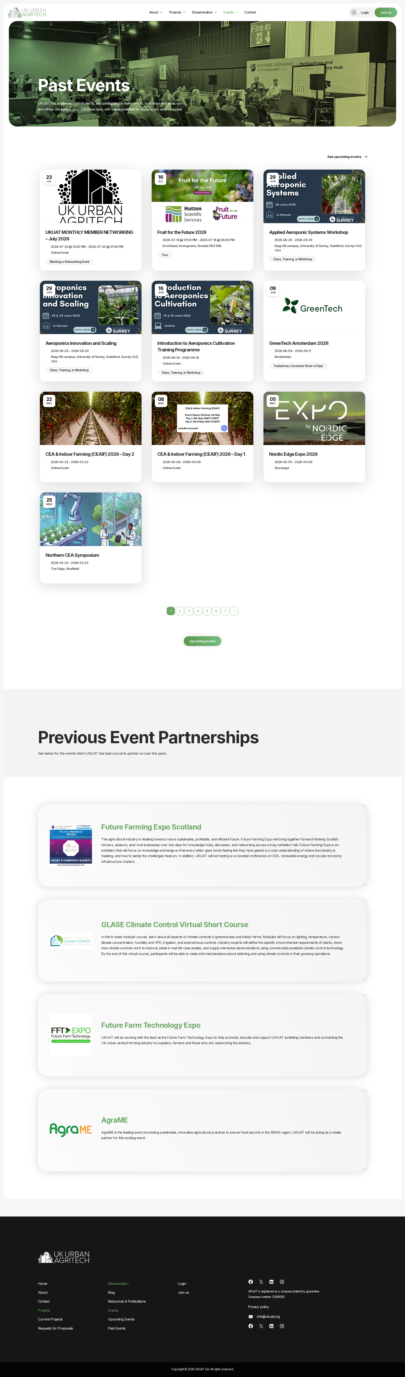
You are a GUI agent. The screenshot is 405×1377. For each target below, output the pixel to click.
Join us (183, 1292)
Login (182, 1283)
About (153, 12)
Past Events (116, 1328)
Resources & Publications (127, 1301)
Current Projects (50, 1319)
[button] (373, 12)
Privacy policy (258, 1307)
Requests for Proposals (55, 1328)
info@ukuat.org (268, 1316)
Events (228, 12)
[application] (160, 12)
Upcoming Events (121, 1319)
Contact (250, 12)
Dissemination (202, 12)
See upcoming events (344, 157)
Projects (175, 12)
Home (42, 1283)
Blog (111, 1292)
